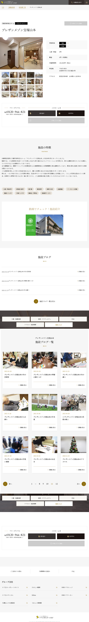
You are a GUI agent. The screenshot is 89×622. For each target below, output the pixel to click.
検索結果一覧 (22, 7)
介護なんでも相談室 (8, 603)
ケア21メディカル (7, 595)
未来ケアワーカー (67, 595)
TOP (3, 7)
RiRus (34, 595)
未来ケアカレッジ (67, 587)
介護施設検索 (11, 7)
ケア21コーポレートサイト (10, 587)
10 (47, 483)
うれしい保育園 (37, 603)
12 (57, 483)
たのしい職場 (36, 587)
